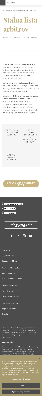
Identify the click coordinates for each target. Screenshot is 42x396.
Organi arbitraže (8, 255)
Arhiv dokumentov (9, 273)
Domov (6, 37)
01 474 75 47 (10, 209)
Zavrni (21, 385)
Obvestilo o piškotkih (10, 303)
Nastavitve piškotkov (21, 379)
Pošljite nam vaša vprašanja (21, 225)
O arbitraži (16, 37)
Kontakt (5, 314)
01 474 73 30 (10, 213)
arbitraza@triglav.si (14, 204)
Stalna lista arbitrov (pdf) (21, 184)
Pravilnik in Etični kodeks (11, 268)
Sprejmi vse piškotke (21, 392)
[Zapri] (39, 358)
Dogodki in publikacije (10, 261)
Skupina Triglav (9, 342)
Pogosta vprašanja (9, 309)
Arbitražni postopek (9, 285)
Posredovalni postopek (10, 296)
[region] (21, 375)
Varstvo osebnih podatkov (12, 279)
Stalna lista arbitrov (9, 291)
